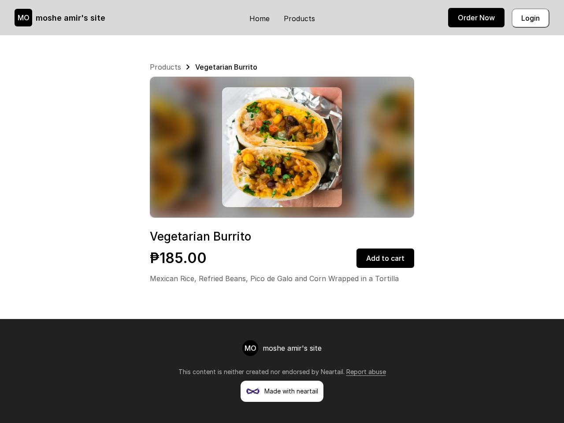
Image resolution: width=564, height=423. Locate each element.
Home (259, 18)
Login (530, 18)
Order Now (476, 17)
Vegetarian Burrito (226, 67)
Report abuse (366, 371)
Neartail (332, 371)
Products (299, 18)
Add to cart (385, 258)
